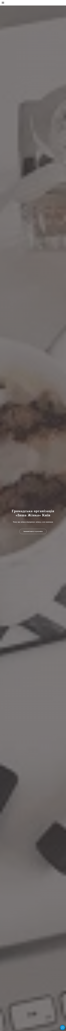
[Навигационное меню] (3, 3)
